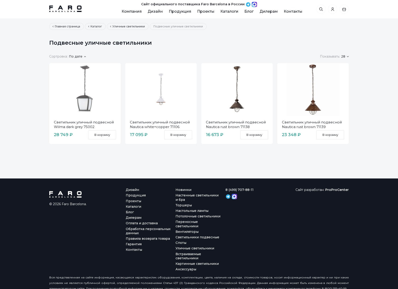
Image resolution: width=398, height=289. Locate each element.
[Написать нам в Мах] (254, 4)
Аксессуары (186, 269)
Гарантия (134, 244)
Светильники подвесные (197, 237)
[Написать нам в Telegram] (249, 4)
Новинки (183, 190)
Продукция (180, 11)
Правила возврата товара (148, 238)
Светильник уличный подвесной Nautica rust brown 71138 (236, 124)
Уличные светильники (195, 248)
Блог (249, 11)
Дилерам (269, 11)
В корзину (102, 135)
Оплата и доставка (142, 223)
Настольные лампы (192, 211)
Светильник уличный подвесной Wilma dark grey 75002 (84, 124)
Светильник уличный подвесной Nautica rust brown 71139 (312, 124)
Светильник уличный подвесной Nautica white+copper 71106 (160, 124)
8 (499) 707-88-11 (239, 190)
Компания (132, 11)
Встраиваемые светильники (188, 256)
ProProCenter (337, 190)
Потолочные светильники (198, 216)
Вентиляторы (187, 232)
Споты (181, 243)
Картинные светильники (197, 264)
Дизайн (155, 11)
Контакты (293, 11)
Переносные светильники (187, 224)
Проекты (205, 11)
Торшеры (184, 205)
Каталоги (229, 11)
